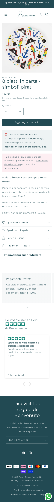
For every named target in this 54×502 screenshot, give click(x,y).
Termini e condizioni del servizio (28, 490)
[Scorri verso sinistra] (20, 307)
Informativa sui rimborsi (32, 481)
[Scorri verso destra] (33, 307)
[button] (6, 14)
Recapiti (42, 495)
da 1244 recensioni (16, 328)
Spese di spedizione (25, 98)
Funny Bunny (25, 477)
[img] (28, 324)
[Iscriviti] (44, 440)
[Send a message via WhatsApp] (48, 496)
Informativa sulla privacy (28, 485)
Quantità (7, 105)
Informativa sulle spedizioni (23, 495)
